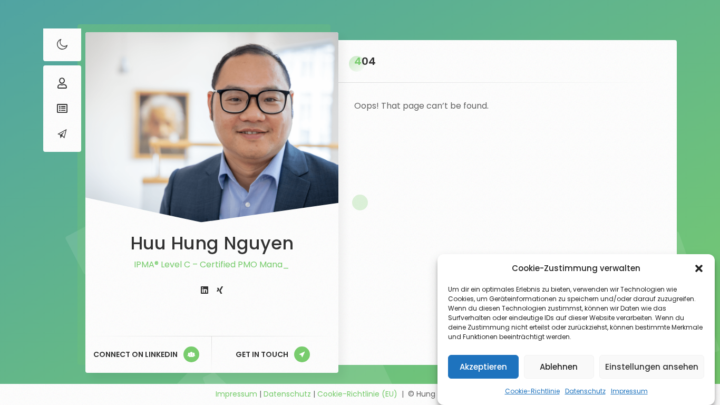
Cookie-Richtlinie (532, 391)
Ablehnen (559, 366)
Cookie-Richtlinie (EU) (357, 394)
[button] (699, 268)
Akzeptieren (483, 366)
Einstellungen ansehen (651, 366)
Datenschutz (585, 391)
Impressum (629, 391)
